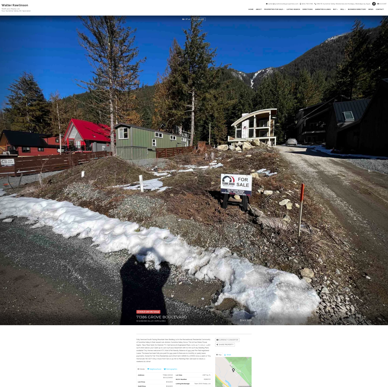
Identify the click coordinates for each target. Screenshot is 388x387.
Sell (342, 9)
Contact (380, 9)
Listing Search (293, 9)
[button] (23, 170)
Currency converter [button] (228, 340)
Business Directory (357, 9)
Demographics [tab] (171, 369)
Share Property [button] (226, 345)
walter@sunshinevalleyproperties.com (282, 4)
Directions (308, 9)
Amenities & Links (323, 9)
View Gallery (198, 19)
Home (250, 9)
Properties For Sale (273, 9)
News (370, 9)
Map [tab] (220, 355)
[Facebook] (374, 4)
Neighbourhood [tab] (155, 369)
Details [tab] (142, 369)
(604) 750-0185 (307, 4)
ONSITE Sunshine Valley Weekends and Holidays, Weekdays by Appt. (343, 4)
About (259, 9)
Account (382, 4)
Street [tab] (228, 355)
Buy (335, 9)
